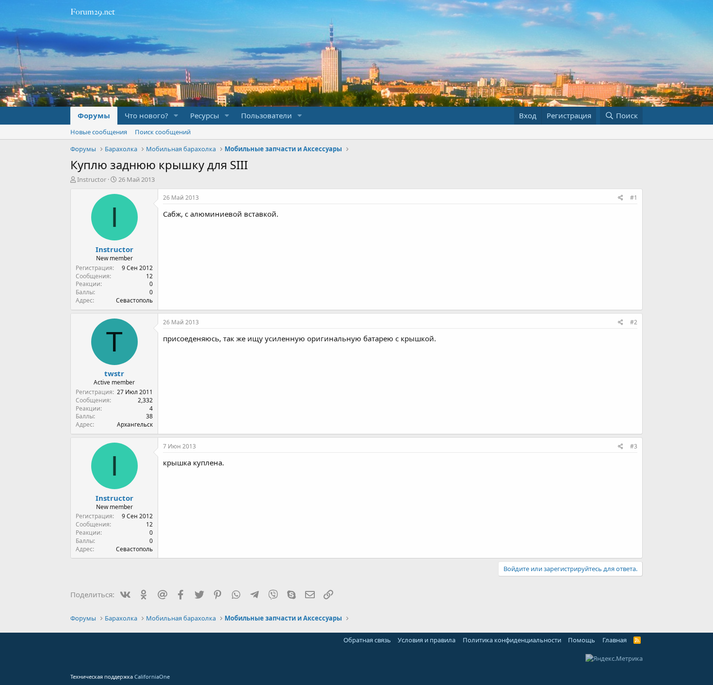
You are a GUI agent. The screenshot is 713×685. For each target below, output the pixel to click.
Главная (614, 640)
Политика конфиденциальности (512, 640)
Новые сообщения (98, 131)
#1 (633, 197)
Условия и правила (426, 640)
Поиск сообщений (163, 131)
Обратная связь (367, 640)
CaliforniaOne (152, 676)
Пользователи (266, 115)
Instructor (91, 179)
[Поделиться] (621, 198)
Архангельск (135, 424)
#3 (633, 446)
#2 (633, 322)
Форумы (94, 115)
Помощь (581, 640)
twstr (114, 373)
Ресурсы (204, 115)
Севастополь (134, 300)
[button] (176, 116)
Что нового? (146, 115)
